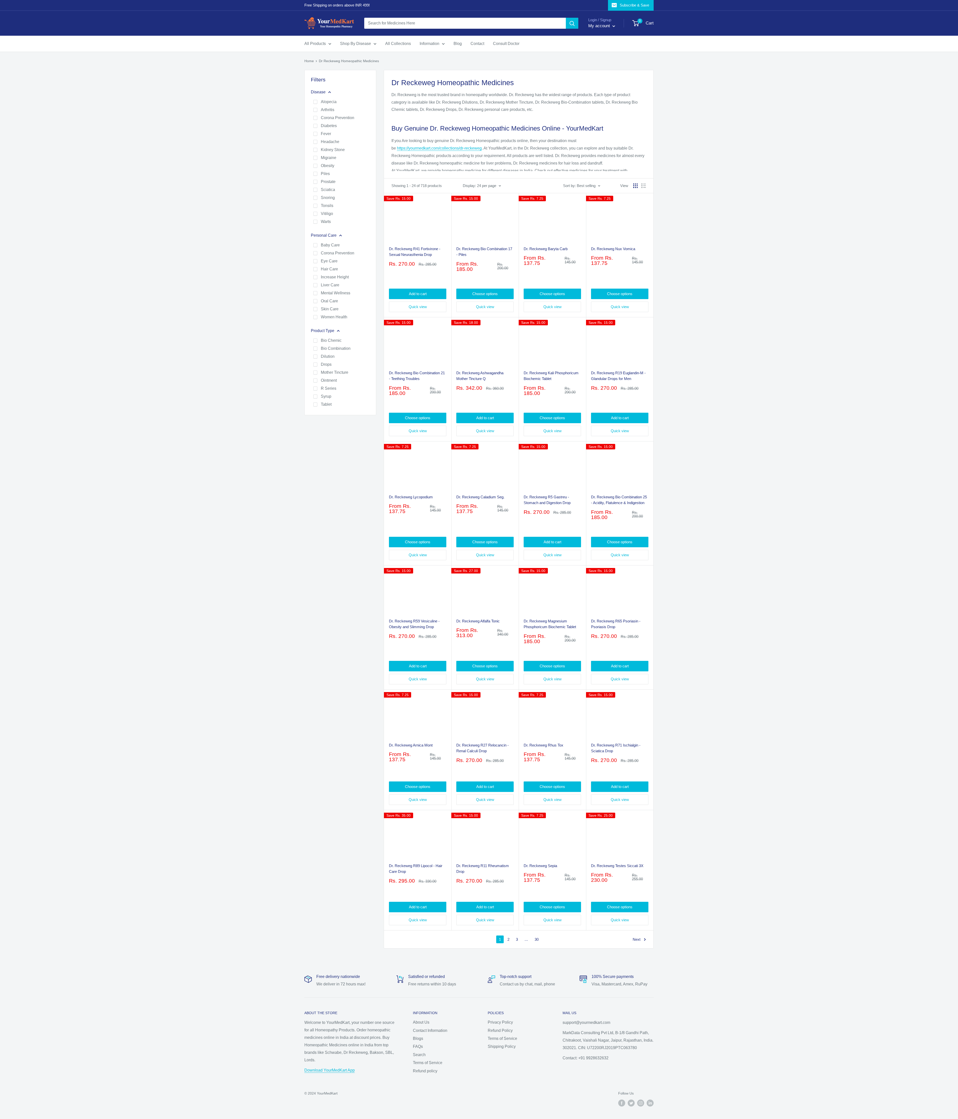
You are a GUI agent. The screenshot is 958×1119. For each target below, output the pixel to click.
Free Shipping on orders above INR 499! (337, 5)
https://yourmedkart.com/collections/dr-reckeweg (439, 148)
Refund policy (425, 1071)
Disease (318, 92)
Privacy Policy (500, 1022)
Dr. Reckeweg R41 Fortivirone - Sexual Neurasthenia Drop (414, 252)
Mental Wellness (335, 293)
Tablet (326, 404)
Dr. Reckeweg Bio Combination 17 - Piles (484, 252)
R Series (328, 388)
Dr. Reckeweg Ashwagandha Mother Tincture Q (479, 376)
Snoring (328, 197)
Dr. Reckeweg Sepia (540, 866)
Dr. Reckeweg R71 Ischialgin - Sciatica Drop (615, 748)
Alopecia (329, 102)
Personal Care (324, 235)
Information (429, 43)
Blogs (418, 1038)
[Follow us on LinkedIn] (650, 1102)
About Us (421, 1022)
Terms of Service (427, 1063)
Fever (326, 134)
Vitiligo (327, 213)
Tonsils (327, 205)
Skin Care (330, 309)
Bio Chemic (331, 340)
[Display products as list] (643, 186)
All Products (315, 43)
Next (636, 939)
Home (309, 61)
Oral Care (329, 301)
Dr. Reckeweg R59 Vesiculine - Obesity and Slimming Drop (414, 624)
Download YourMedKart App (329, 1070)
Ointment (329, 380)
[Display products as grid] (635, 186)
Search (419, 1055)
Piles (325, 174)
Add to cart (418, 294)
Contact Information (430, 1030)
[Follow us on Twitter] (631, 1102)
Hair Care (329, 269)
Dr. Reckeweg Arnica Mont (411, 745)
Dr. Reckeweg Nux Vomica (613, 249)
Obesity (327, 166)
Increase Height (335, 277)
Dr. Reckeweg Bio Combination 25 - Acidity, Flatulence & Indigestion (619, 500)
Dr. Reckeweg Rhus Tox (543, 745)
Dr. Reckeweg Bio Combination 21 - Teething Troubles (417, 376)
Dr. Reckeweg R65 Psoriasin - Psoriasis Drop (615, 624)
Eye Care (329, 261)
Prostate (328, 182)
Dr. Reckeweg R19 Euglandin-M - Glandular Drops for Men (618, 376)
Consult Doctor (506, 43)
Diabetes (329, 126)
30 (537, 939)
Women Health (334, 317)
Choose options (485, 294)
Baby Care (330, 245)
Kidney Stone (333, 150)
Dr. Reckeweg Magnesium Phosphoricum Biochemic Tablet (550, 624)
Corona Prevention (337, 118)
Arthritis (327, 110)
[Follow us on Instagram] (640, 1102)
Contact (477, 43)
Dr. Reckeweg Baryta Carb (546, 249)
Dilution (328, 356)
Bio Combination (336, 348)
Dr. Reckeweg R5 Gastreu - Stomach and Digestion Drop (547, 500)
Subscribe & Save (634, 5)
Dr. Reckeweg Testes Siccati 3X (617, 866)
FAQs (418, 1046)
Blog (458, 43)
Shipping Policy (502, 1046)
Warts (326, 221)
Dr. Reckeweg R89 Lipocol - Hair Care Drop (415, 869)
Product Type (322, 331)
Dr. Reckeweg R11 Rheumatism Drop (482, 869)
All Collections (398, 43)
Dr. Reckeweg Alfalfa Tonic (478, 621)
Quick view (418, 307)
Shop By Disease (355, 43)
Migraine (328, 158)
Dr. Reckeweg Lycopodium (411, 497)
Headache (330, 142)
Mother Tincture (334, 372)
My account (599, 25)
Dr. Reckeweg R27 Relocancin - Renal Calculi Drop (482, 748)
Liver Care (330, 285)
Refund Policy (500, 1030)
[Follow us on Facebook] (621, 1102)
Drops (326, 364)
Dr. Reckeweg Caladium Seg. (480, 497)
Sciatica (328, 189)
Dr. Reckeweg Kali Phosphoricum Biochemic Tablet (551, 376)
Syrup (326, 396)
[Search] (572, 23)
